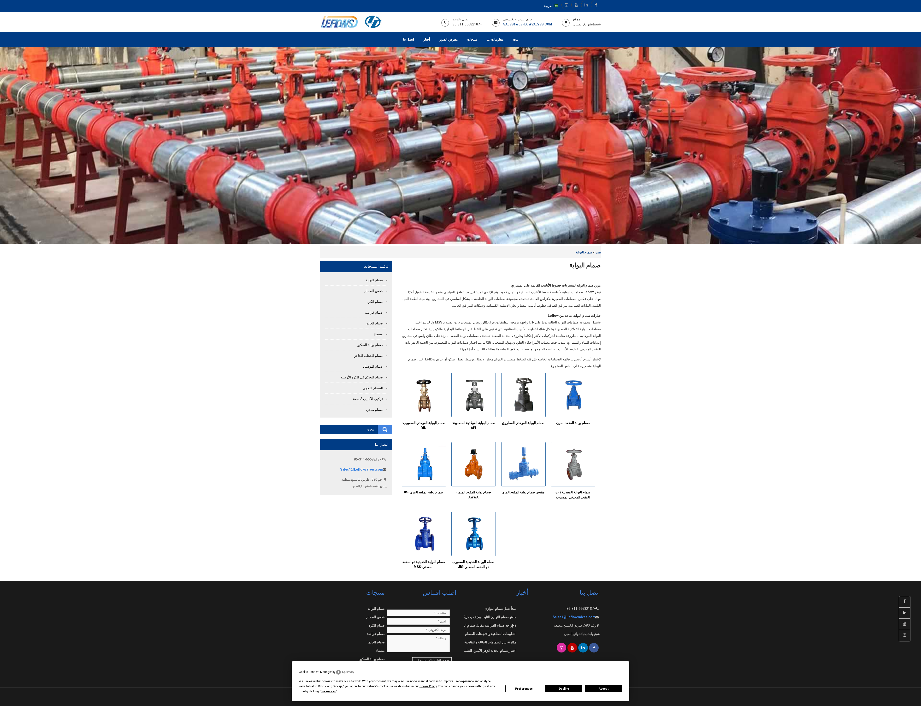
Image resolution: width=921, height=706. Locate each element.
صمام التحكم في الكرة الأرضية (362, 377)
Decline (564, 688)
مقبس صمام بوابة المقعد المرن (523, 492)
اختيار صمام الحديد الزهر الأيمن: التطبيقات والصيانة (481, 650)
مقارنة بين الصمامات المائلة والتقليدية (490, 642)
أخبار (426, 39)
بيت (515, 39)
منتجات (472, 39)
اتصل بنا (408, 39)
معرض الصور (448, 39)
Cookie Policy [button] (428, 686)
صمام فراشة (374, 312)
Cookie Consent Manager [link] (315, 672)
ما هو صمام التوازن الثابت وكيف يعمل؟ (489, 617)
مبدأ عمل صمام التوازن (500, 608)
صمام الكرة (375, 302)
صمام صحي (374, 410)
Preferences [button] (328, 691)
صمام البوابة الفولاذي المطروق (523, 423)
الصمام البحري (373, 388)
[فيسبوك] (596, 5)
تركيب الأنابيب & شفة (368, 399)
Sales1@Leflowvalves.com (527, 24)
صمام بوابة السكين (370, 345)
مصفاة (378, 334)
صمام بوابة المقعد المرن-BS (423, 492)
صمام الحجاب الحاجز (368, 356)
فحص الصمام (373, 291)
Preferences (524, 688)
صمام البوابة (583, 252)
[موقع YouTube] (576, 5)
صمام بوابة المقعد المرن (573, 423)
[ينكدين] (586, 5)
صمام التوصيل (373, 366)
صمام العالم (374, 323)
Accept (604, 688)
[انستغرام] (566, 5)
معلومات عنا (495, 39)
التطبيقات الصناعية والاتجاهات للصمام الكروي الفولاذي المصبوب (472, 634)
